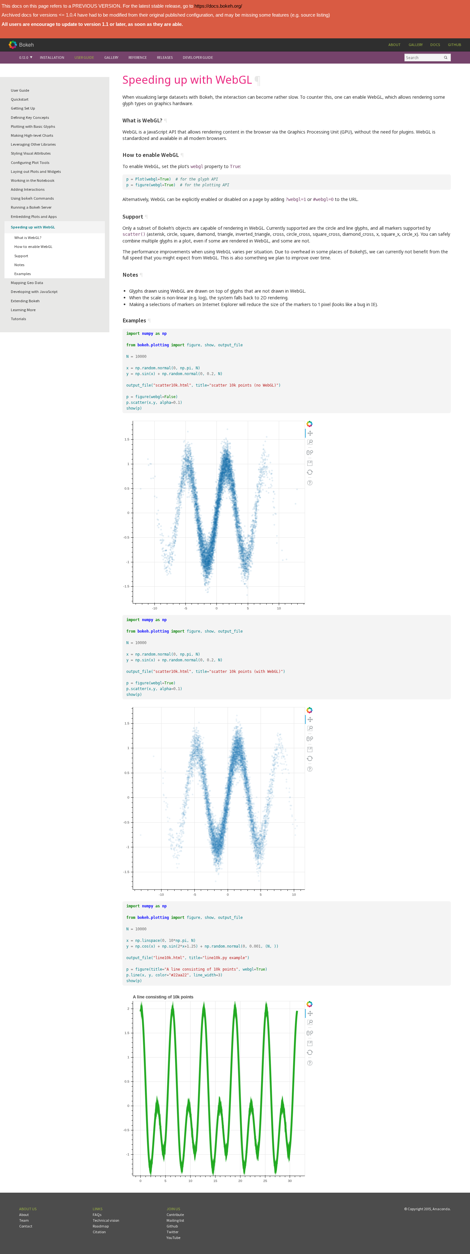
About (394, 44)
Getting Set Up (23, 108)
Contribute (175, 1214)
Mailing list (175, 1220)
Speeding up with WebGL (33, 227)
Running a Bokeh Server (31, 207)
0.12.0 (23, 57)
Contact (25, 1226)
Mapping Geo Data (27, 282)
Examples (22, 273)
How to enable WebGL (33, 246)
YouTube (173, 1237)
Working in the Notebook (32, 180)
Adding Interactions (27, 189)
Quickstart (19, 99)
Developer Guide (198, 57)
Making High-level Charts (32, 135)
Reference (138, 57)
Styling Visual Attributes (31, 153)
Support (21, 255)
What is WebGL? (28, 237)
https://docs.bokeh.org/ (218, 6)
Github (454, 44)
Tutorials (18, 318)
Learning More (23, 309)
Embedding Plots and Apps (34, 216)
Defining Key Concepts (30, 117)
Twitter (172, 1231)
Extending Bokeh (25, 300)
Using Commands (32, 198)
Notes (19, 264)
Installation (52, 57)
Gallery (416, 44)
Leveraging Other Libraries (33, 144)
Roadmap (101, 1226)
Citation (99, 1231)
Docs (435, 44)
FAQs (97, 1214)
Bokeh (26, 44)
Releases (165, 57)
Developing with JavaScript (34, 291)
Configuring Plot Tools (30, 162)
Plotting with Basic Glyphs (33, 126)
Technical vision (106, 1220)
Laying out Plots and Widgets (36, 171)
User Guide (84, 57)
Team (24, 1220)
